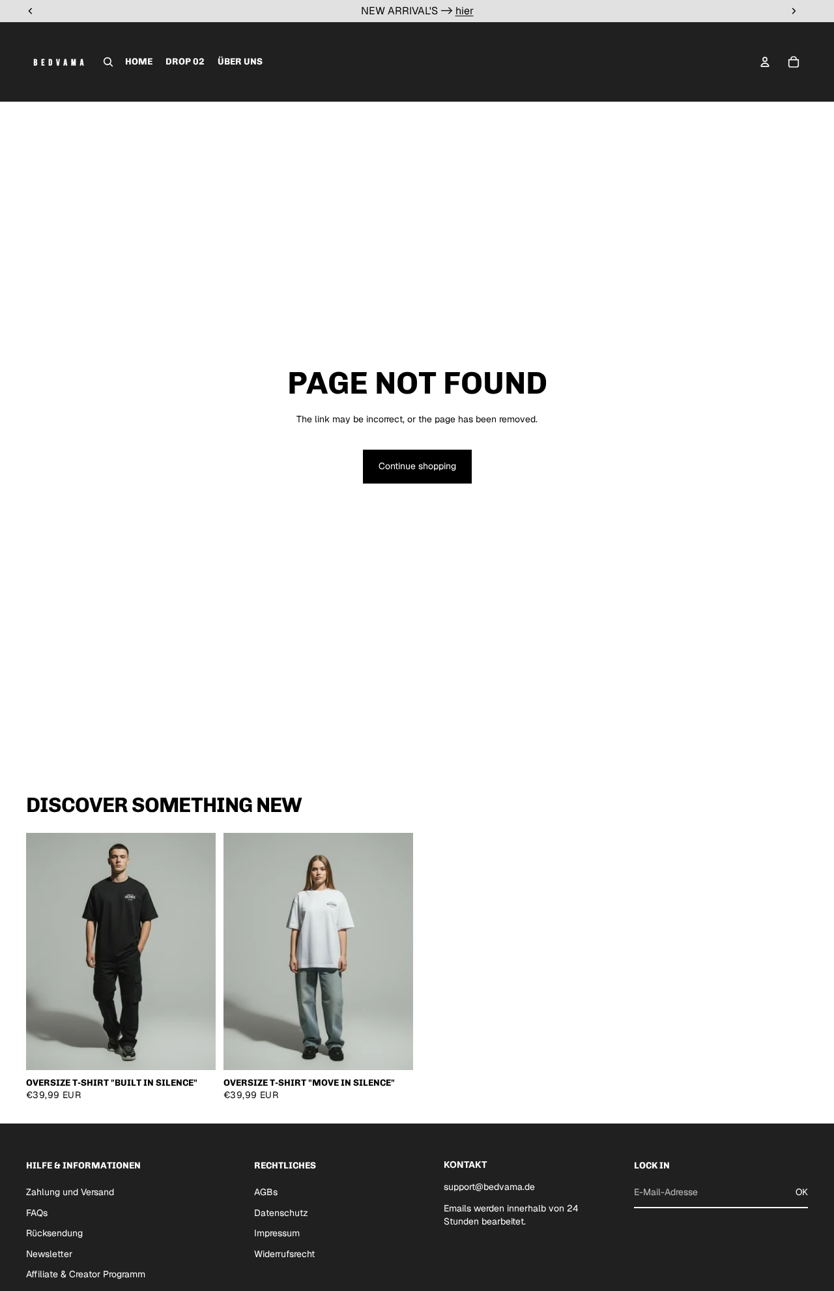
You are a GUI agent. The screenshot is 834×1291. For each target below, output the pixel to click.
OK (802, 1192)
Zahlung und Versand (70, 1192)
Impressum (277, 1233)
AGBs (266, 1192)
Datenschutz (281, 1213)
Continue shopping (417, 466)
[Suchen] (108, 62)
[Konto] (765, 62)
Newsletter (49, 1254)
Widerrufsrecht (284, 1254)
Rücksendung (54, 1233)
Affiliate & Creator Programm (85, 1274)
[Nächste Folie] (196, 951)
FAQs (37, 1213)
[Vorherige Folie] (45, 951)
